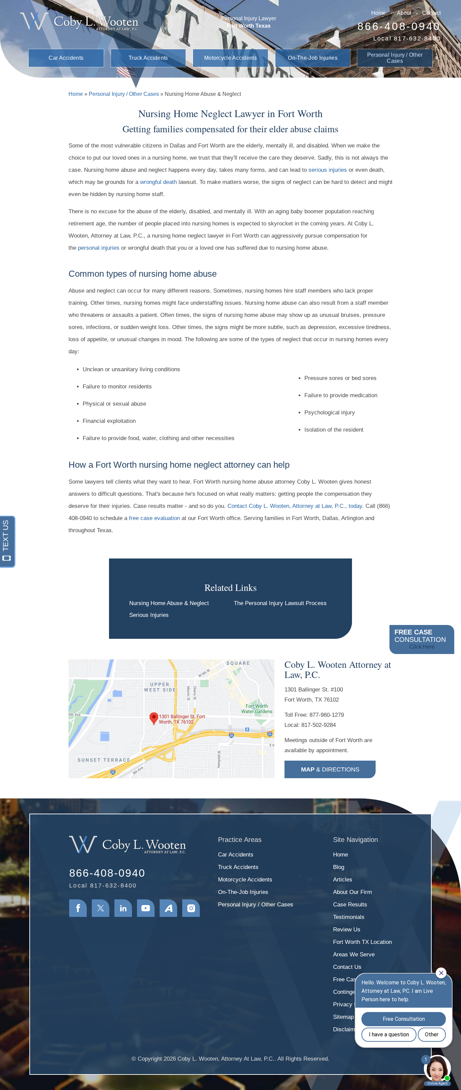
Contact (431, 13)
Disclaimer (346, 1029)
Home (378, 13)
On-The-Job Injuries (312, 58)
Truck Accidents (148, 58)
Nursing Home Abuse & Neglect (169, 603)
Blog (338, 867)
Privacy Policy (351, 1004)
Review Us (346, 929)
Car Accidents (66, 58)
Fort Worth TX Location (362, 942)
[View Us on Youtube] (146, 908)
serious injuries (327, 170)
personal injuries (98, 248)
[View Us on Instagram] (191, 908)
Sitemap (343, 1017)
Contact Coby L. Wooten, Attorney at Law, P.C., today (294, 506)
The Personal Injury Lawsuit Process (280, 603)
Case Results (350, 904)
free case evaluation (154, 518)
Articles (342, 879)
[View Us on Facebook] (78, 908)
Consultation (420, 639)
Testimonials (348, 917)
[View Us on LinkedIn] (123, 908)
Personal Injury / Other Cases (395, 58)
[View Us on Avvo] (168, 908)
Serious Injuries (149, 615)
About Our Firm (352, 892)
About (404, 13)
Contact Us (347, 967)
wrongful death (158, 182)
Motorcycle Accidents (230, 58)
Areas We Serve (354, 954)
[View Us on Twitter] (100, 908)
